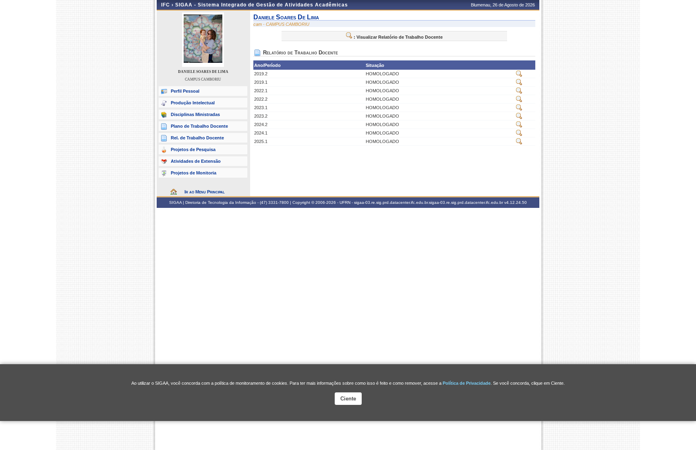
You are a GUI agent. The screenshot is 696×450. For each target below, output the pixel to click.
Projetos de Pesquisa (193, 149)
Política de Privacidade (467, 383)
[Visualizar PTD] (519, 75)
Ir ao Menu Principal (204, 191)
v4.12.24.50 (515, 202)
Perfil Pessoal (185, 91)
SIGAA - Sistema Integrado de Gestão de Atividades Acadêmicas (261, 5)
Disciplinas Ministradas (195, 114)
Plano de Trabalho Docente (199, 126)
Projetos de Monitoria (193, 172)
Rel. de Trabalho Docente (197, 137)
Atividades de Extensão (196, 161)
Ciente (348, 399)
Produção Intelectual (193, 102)
